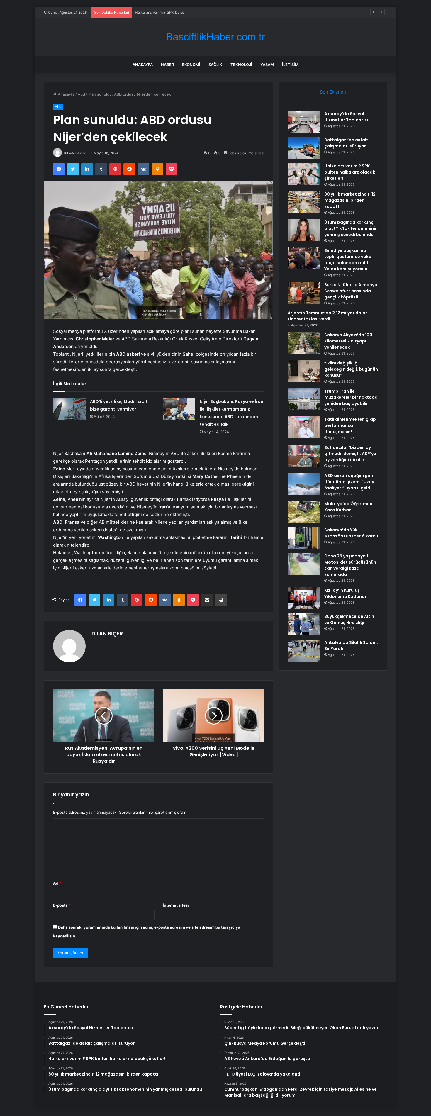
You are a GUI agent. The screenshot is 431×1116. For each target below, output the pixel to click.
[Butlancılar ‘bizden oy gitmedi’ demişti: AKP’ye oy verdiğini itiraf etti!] (304, 456)
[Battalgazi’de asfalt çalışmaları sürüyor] (304, 148)
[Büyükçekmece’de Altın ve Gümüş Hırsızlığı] (304, 624)
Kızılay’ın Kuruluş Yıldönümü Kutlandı (345, 593)
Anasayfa (143, 64)
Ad (57, 883)
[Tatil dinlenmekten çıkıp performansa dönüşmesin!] (304, 427)
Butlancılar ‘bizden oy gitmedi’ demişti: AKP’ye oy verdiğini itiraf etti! (350, 454)
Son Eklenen (333, 92)
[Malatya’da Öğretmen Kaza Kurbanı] (304, 512)
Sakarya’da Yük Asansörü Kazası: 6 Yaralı (351, 533)
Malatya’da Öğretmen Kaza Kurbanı (348, 507)
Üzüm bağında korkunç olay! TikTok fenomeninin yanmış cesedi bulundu (351, 228)
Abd (81, 94)
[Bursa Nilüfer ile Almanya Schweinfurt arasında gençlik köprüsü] (304, 293)
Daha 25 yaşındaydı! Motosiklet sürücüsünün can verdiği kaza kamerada (350, 565)
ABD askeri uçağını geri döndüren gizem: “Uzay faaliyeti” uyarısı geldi (349, 482)
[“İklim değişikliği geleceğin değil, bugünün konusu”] (304, 371)
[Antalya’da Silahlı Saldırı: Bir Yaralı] (304, 651)
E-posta (62, 905)
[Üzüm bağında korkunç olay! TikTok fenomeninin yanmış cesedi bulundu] (304, 230)
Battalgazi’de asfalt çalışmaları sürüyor (346, 143)
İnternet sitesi (176, 905)
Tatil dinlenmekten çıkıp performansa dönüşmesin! (350, 425)
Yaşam (267, 64)
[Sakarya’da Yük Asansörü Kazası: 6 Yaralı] (304, 538)
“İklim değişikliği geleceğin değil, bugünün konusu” (351, 369)
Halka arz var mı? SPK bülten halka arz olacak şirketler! (184, 12)
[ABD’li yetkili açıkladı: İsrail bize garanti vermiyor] (69, 409)
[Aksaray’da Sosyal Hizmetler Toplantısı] (304, 122)
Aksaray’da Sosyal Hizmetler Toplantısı (346, 117)
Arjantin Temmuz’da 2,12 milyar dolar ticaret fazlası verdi (327, 316)
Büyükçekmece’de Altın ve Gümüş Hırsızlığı (349, 619)
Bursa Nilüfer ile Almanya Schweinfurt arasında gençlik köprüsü (350, 291)
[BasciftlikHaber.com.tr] (215, 37)
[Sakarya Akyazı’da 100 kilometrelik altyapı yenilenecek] (304, 343)
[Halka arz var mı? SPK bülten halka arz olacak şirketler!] (304, 174)
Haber (167, 64)
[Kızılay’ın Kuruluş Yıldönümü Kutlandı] (304, 598)
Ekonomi (191, 64)
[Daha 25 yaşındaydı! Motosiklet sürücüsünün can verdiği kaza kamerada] (304, 564)
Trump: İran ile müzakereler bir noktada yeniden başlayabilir (351, 397)
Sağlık (215, 64)
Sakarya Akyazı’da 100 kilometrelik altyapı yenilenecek (348, 341)
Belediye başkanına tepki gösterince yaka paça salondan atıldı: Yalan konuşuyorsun (347, 259)
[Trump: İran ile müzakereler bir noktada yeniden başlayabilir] (304, 399)
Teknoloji (241, 64)
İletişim (290, 64)
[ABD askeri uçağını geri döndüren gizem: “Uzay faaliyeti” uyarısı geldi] (304, 484)
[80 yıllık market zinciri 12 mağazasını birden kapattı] (304, 202)
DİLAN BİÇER (75, 153)
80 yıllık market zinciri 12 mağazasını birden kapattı (350, 200)
